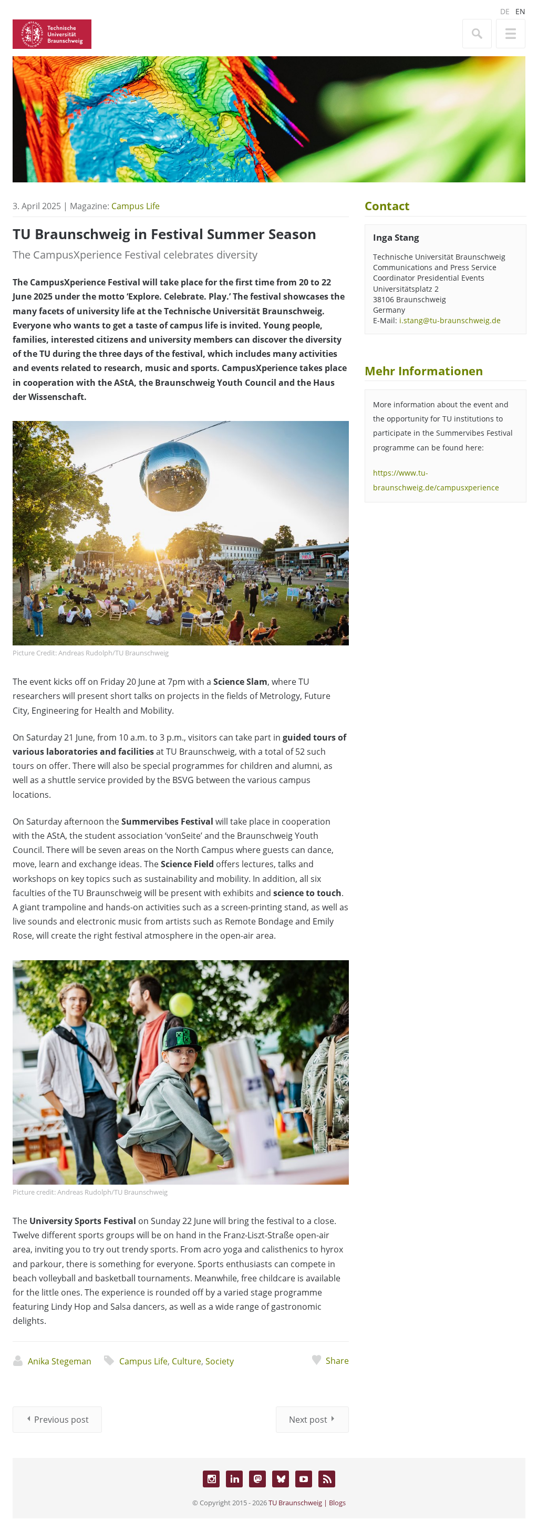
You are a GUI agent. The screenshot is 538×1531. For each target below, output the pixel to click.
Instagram (211, 1479)
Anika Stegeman (59, 1361)
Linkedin (234, 1479)
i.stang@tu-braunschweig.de (450, 320)
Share (337, 1360)
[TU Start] (52, 33)
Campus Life (135, 206)
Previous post (61, 1419)
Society (219, 1361)
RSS (326, 1479)
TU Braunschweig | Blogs (307, 1502)
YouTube (303, 1479)
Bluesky (280, 1479)
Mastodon (257, 1479)
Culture (186, 1361)
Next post (308, 1419)
